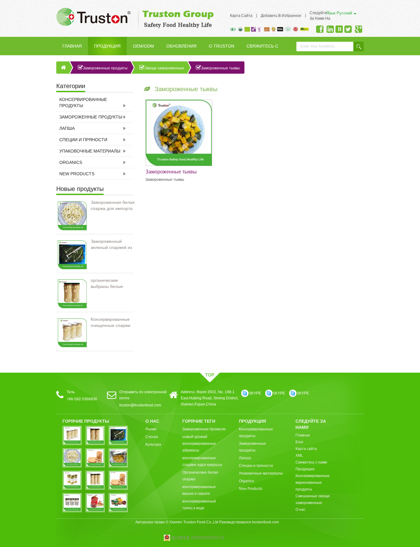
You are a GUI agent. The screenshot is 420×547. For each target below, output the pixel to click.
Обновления (181, 46)
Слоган (151, 437)
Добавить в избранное (281, 16)
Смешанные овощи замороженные (312, 499)
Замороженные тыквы (220, 68)
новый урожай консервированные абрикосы (199, 443)
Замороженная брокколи (204, 429)
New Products (76, 173)
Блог (299, 442)
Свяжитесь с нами (262, 49)
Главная (72, 46)
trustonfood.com (265, 522)
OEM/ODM (143, 46)
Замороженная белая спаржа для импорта (113, 205)
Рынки (151, 429)
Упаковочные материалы (89, 151)
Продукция (107, 46)
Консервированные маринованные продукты (312, 482)
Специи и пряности (83, 139)
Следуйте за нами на (320, 16)
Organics (70, 162)
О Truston (221, 46)
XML (299, 455)
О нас (300, 509)
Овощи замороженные (164, 68)
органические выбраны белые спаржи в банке (107, 283)
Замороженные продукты (105, 68)
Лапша (67, 128)
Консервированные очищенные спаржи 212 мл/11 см (110, 322)
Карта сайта (241, 16)
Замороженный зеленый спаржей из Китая (111, 244)
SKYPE (255, 393)
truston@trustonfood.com (140, 405)
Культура (153, 444)
